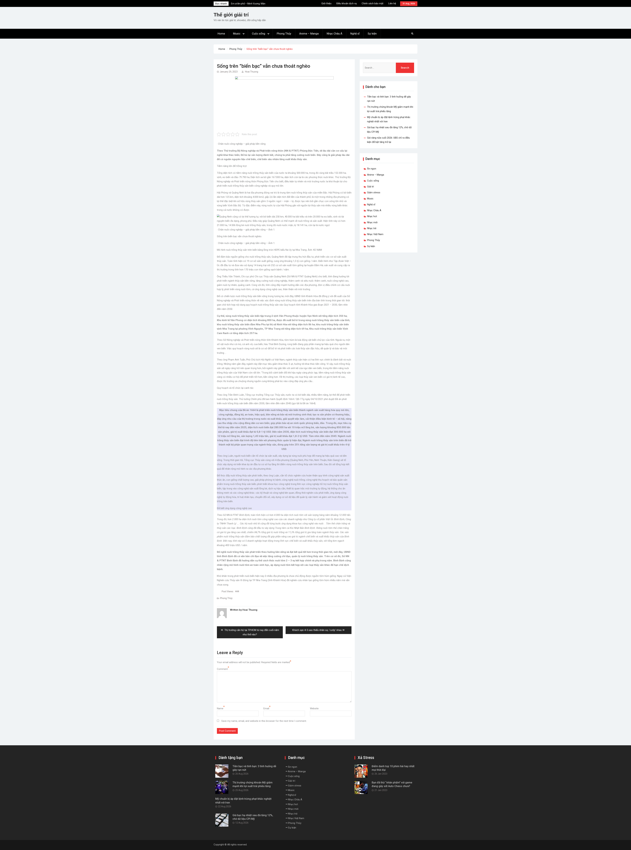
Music (236, 33)
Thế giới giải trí (231, 14)
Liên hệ (392, 3)
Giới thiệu (326, 3)
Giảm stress (373, 192)
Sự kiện (372, 33)
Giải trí (370, 186)
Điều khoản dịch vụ (346, 3)
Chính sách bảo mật (372, 3)
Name (220, 708)
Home (221, 33)
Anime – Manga (309, 33)
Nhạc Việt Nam (375, 234)
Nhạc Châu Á (334, 33)
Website (314, 708)
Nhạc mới (372, 222)
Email (266, 708)
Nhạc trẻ (371, 228)
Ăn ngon (371, 168)
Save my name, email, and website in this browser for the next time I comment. (264, 720)
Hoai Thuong (251, 71)
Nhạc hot (372, 216)
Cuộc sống (258, 33)
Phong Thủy (284, 33)
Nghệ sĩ (355, 33)
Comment (222, 669)
